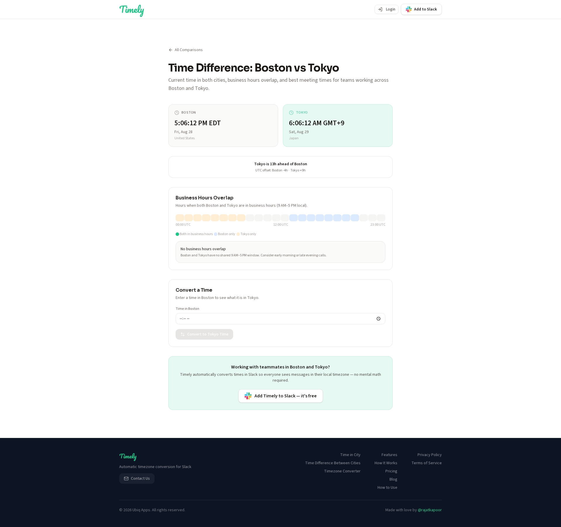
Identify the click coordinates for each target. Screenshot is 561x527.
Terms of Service (426, 463)
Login (390, 9)
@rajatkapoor (430, 510)
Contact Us (140, 478)
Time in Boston (187, 309)
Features (389, 455)
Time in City (350, 455)
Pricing (391, 471)
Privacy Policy (430, 455)
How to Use (387, 488)
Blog (393, 479)
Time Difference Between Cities (333, 463)
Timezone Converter (342, 471)
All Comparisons (189, 50)
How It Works (386, 463)
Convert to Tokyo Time (207, 334)
